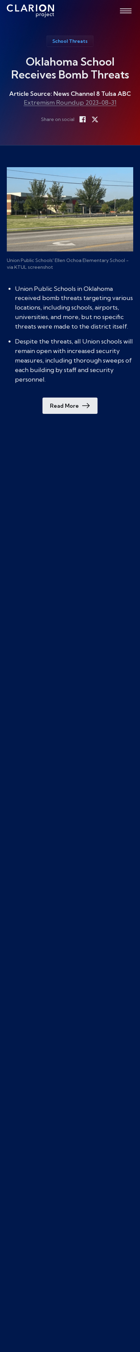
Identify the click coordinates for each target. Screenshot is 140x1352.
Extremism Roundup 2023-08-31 (70, 102)
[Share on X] (95, 119)
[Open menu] (125, 10)
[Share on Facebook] (82, 119)
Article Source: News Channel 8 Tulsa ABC (70, 94)
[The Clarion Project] (30, 10)
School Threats (70, 41)
